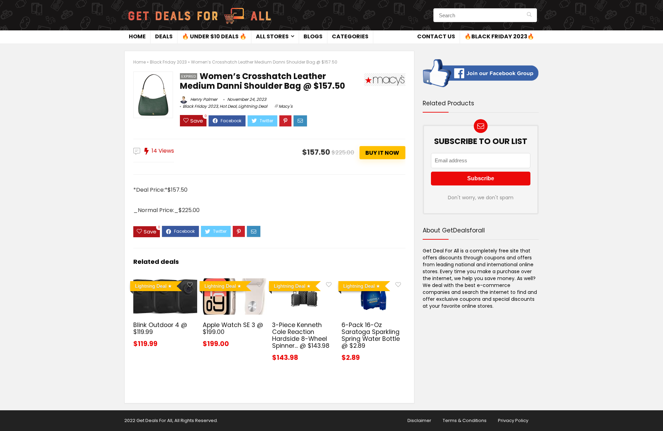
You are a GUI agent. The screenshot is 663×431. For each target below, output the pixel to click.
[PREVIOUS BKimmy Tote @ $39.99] (7, 413)
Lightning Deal (252, 106)
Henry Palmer (203, 99)
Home (137, 36)
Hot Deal (228, 106)
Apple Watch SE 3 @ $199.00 (233, 328)
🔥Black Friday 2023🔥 (499, 36)
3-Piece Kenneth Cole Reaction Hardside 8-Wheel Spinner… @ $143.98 (300, 335)
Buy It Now (382, 153)
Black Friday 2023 (168, 62)
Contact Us (436, 36)
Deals (164, 36)
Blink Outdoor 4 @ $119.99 (160, 328)
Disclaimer (419, 420)
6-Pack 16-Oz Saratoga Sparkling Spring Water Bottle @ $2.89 (371, 335)
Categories (350, 36)
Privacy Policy (513, 420)
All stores (272, 36)
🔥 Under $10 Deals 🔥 (214, 36)
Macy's (285, 106)
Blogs (313, 36)
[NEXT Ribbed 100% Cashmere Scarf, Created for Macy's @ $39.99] (656, 413)
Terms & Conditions (465, 420)
